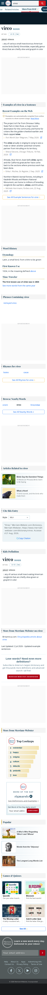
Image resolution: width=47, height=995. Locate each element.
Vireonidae (35, 405)
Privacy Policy (23, 964)
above (33, 271)
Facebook (11, 970)
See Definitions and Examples (22, 801)
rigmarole (22, 796)
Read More (35, 118)
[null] (30, 796)
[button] (30, 9)
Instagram (35, 970)
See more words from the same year (19, 285)
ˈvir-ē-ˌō (13, 34)
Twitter (19, 970)
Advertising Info (35, 961)
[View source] (41, 137)
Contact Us (9, 964)
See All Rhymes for (23, 380)
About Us (15, 961)
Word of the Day (23, 792)
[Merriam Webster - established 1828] (8, 3)
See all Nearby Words (22, 412)
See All (23, 929)
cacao (26, 372)
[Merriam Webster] (23, 786)
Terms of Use (36, 964)
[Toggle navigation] (2, 3)
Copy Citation (24, 538)
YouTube (27, 970)
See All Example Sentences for (23, 197)
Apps (23, 961)
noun (16, 29)
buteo (6, 372)
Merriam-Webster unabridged (23, 677)
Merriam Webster (7, 942)
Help (6, 961)
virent (5, 405)
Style (5, 517)
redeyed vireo (10, 303)
